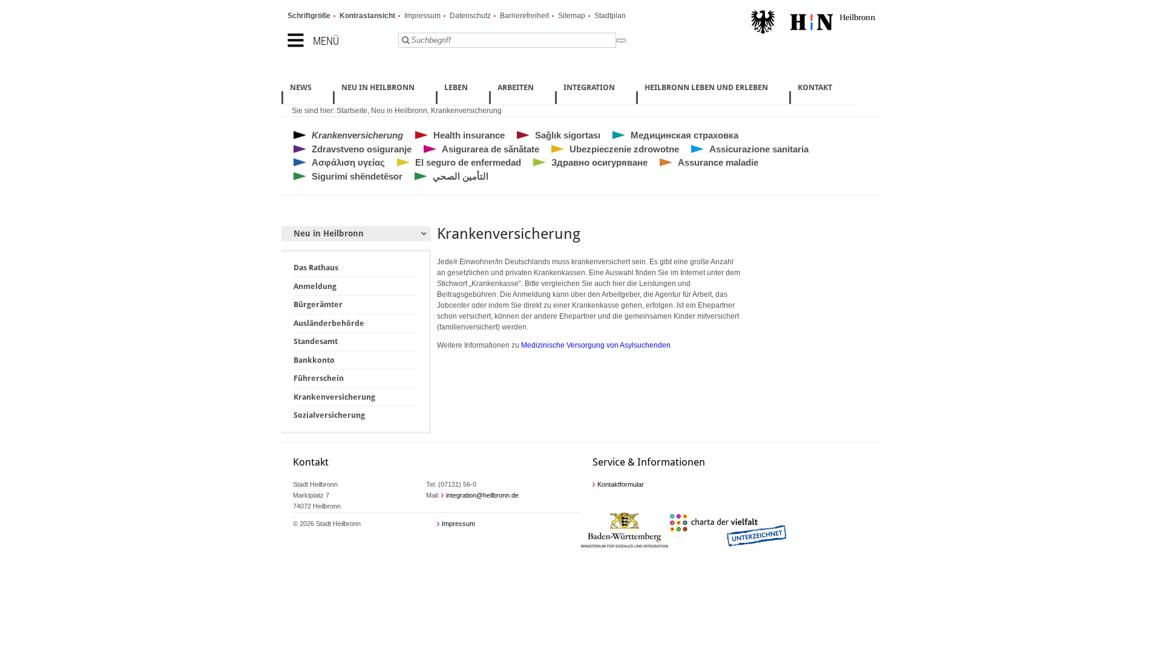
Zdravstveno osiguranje (362, 149)
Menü (326, 40)
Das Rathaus (316, 267)
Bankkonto (314, 360)
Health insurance (469, 135)
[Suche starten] (621, 40)
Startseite (351, 110)
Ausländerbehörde (329, 323)
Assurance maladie (718, 162)
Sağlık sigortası (567, 135)
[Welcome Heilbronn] (813, 23)
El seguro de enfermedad (468, 162)
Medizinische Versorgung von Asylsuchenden (596, 345)
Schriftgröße (308, 15)
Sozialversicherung (329, 415)
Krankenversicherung (466, 110)
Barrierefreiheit (524, 15)
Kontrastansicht (367, 15)
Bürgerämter (318, 304)
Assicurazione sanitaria (759, 149)
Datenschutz (470, 15)
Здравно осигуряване (599, 162)
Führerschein (319, 378)
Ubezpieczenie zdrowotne (624, 149)
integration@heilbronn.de (482, 495)
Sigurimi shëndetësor (357, 176)
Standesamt (316, 341)
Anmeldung (315, 286)
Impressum (422, 15)
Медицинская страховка (684, 135)
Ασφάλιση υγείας (348, 162)
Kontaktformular (620, 484)
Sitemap (571, 15)
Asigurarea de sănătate (490, 149)
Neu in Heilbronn (399, 110)
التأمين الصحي (460, 176)
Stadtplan (610, 15)
